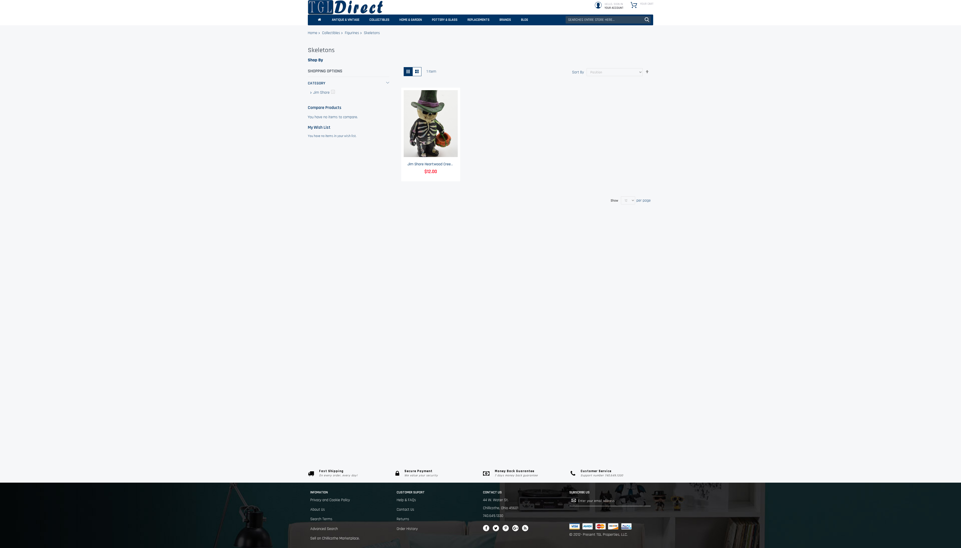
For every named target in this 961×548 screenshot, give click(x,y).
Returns (403, 519)
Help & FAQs (406, 500)
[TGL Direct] (345, 7)
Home (312, 33)
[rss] (525, 528)
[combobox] (608, 20)
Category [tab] (316, 83)
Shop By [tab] (315, 60)
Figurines (352, 33)
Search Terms (321, 519)
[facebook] (486, 528)
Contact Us (405, 509)
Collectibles (331, 33)
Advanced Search (324, 528)
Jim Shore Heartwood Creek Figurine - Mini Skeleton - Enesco (456, 164)
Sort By (578, 72)
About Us (317, 509)
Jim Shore (323, 92)
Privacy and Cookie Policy (330, 500)
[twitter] (496, 528)
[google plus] (515, 528)
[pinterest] (506, 528)
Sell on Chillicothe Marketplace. (335, 538)
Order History (407, 528)
